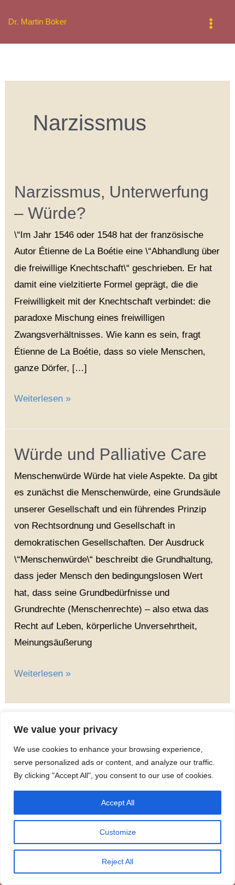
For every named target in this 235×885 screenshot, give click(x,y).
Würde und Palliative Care (110, 454)
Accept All (117, 802)
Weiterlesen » (42, 397)
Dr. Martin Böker (37, 21)
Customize (117, 832)
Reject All (117, 861)
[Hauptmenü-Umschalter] (211, 23)
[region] (117, 798)
